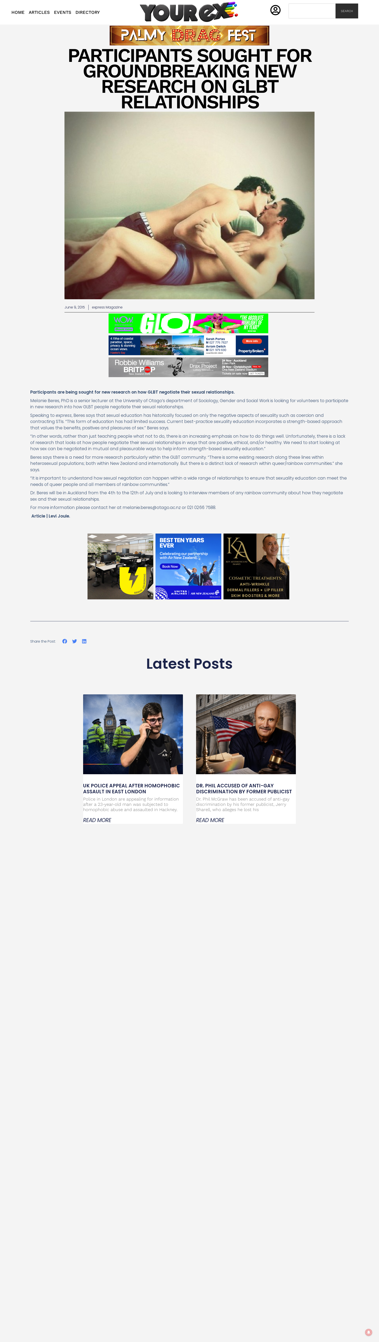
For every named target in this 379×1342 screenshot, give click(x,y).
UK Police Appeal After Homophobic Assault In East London (131, 788)
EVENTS (62, 12)
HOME (18, 12)
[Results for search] (312, 21)
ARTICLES (39, 12)
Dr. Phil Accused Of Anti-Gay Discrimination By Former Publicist (244, 788)
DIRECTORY (87, 12)
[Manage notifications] (368, 1332)
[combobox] (312, 11)
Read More (97, 820)
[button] (64, 641)
